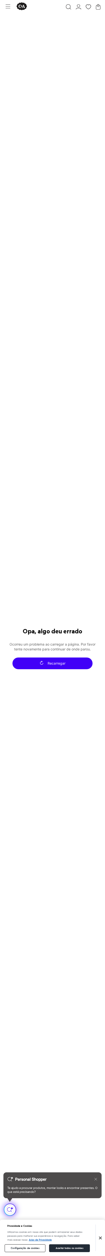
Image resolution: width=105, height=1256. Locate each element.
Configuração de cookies (25, 1248)
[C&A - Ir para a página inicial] (22, 6)
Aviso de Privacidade (40, 1239)
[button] (68, 7)
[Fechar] (100, 1238)
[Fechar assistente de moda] (96, 1179)
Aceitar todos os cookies (69, 1248)
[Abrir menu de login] (78, 7)
